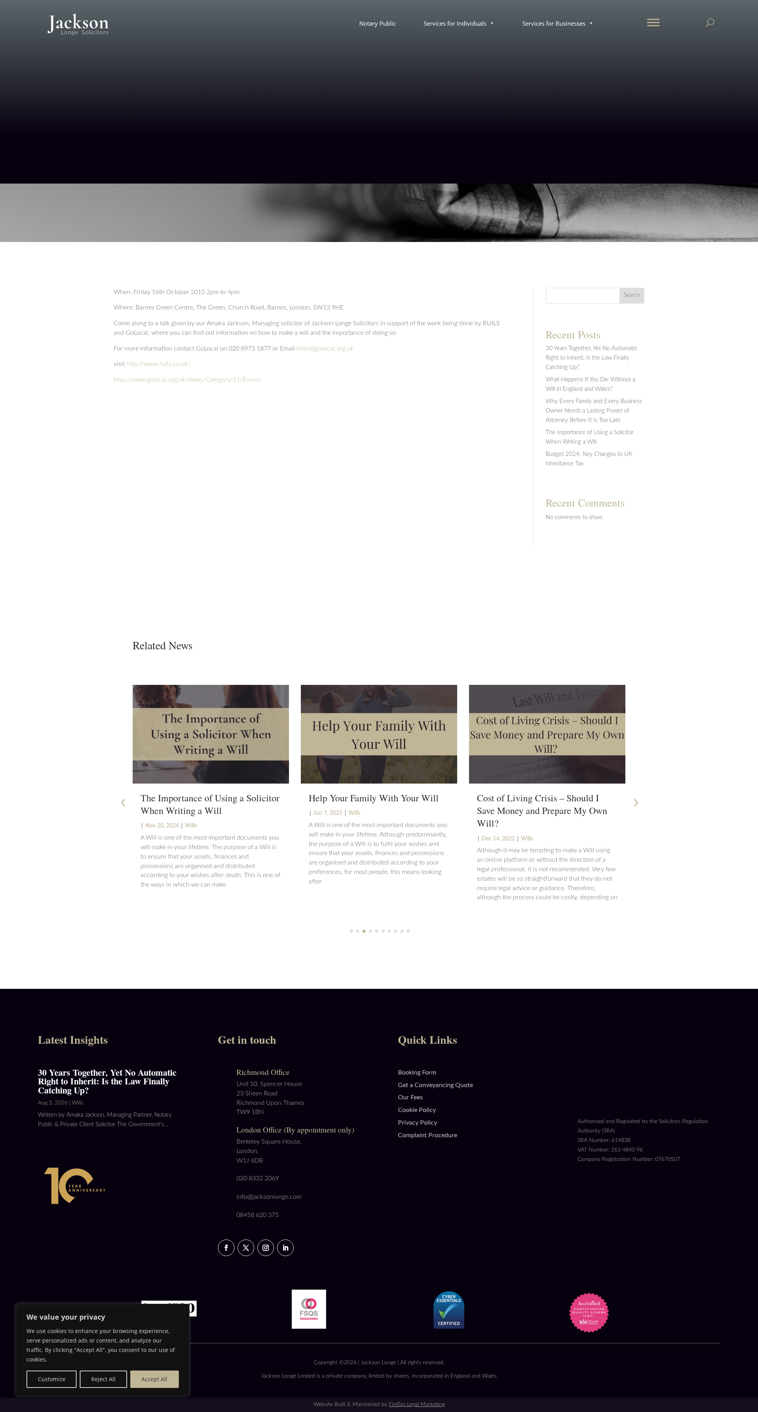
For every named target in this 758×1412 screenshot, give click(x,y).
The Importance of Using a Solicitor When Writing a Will (210, 804)
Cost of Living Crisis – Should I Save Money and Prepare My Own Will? (542, 810)
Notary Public (377, 23)
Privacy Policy (417, 1122)
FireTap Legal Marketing (417, 1404)
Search (632, 295)
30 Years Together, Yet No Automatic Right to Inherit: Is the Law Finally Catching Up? (592, 357)
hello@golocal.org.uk (325, 348)
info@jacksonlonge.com (269, 1197)
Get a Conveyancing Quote (435, 1085)
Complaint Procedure (427, 1135)
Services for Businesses (553, 23)
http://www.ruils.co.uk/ (158, 364)
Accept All (154, 1379)
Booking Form (417, 1072)
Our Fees (410, 1097)
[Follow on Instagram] (265, 1247)
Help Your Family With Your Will (374, 797)
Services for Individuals (455, 23)
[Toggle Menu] (653, 22)
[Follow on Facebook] (226, 1247)
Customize (52, 1379)
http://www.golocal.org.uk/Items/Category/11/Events (187, 380)
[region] (103, 1350)
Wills (191, 826)
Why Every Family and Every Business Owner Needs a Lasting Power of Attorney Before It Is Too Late (594, 410)
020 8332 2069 (257, 1178)
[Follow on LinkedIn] (285, 1247)
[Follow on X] (246, 1247)
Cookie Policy (417, 1110)
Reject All (103, 1379)
